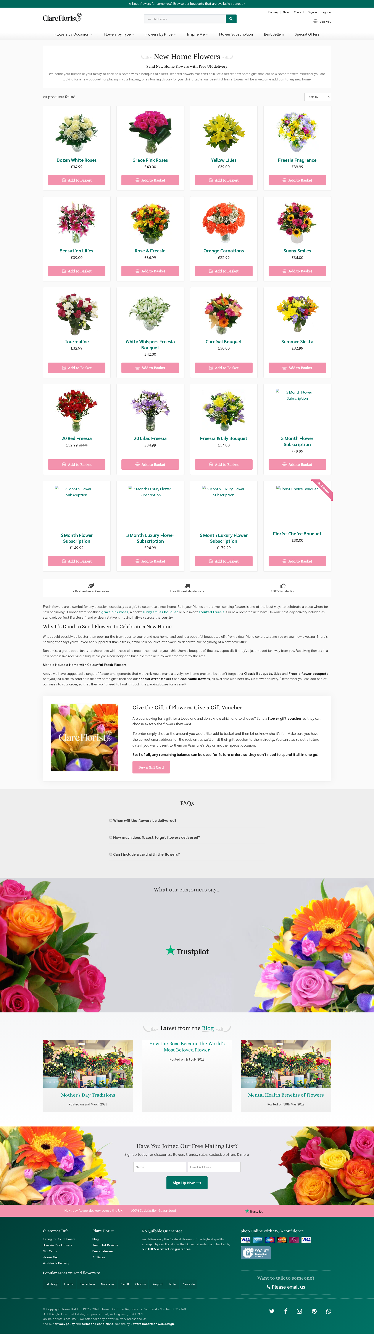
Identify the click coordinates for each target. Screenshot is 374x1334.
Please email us (288, 1286)
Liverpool (157, 1284)
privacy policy (65, 1324)
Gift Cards (50, 1251)
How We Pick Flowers (57, 1245)
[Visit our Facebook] (285, 1311)
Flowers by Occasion (72, 33)
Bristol (173, 1284)
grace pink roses (114, 612)
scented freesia (211, 612)
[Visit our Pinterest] (314, 1311)
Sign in (312, 12)
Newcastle (189, 1284)
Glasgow (140, 1284)
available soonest (232, 3)
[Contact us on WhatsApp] (328, 1311)
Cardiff (125, 1284)
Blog (208, 1028)
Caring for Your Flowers (59, 1239)
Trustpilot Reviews (105, 1245)
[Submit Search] (231, 19)
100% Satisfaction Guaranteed (153, 1210)
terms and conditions (97, 1324)
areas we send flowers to (79, 1273)
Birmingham (87, 1284)
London (69, 1284)
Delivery (273, 12)
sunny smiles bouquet (160, 612)
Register (326, 12)
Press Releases (102, 1251)
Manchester (107, 1284)
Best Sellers (274, 33)
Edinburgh (52, 1284)
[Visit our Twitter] (271, 1311)
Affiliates (98, 1257)
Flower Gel (50, 1257)
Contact (299, 12)
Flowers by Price (159, 33)
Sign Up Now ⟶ (187, 1183)
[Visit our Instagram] (299, 1311)
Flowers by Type (118, 33)
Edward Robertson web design (152, 1324)
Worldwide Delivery (56, 1263)
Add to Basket (79, 180)
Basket (325, 20)
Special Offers (307, 33)
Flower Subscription (236, 33)
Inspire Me (196, 33)
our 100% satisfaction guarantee (166, 1249)
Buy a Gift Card (151, 767)
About (286, 12)
